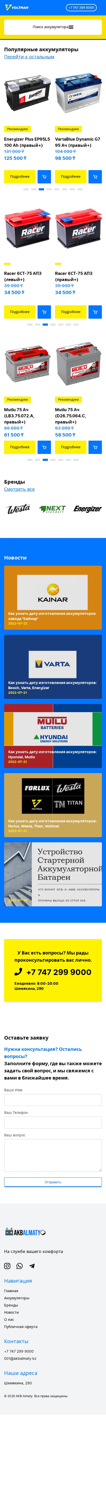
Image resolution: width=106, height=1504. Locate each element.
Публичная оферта (21, 1327)
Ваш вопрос (14, 1135)
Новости (15, 558)
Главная (11, 1291)
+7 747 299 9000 (81, 7)
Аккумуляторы (16, 1298)
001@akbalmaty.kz (20, 1358)
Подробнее (20, 176)
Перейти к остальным (29, 56)
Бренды (11, 1305)
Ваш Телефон (16, 1112)
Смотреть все (19, 489)
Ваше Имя (13, 1090)
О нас (9, 1319)
